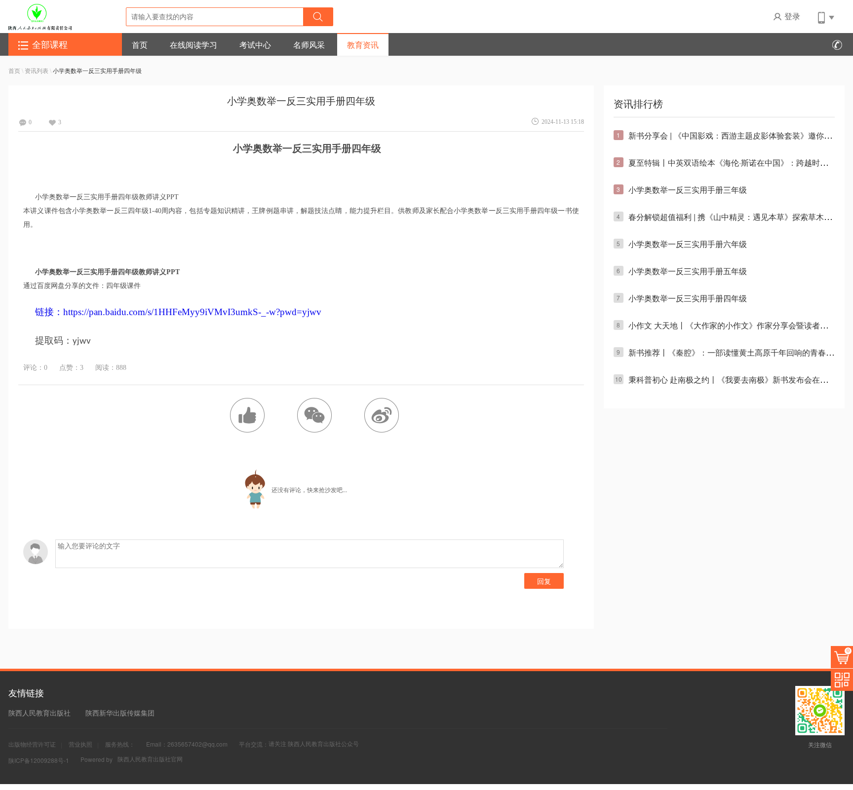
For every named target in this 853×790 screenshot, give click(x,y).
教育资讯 (363, 44)
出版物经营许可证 (32, 744)
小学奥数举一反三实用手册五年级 (687, 271)
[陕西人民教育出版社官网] (40, 16)
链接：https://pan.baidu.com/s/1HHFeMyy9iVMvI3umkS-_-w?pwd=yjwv (178, 312)
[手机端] (825, 16)
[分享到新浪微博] (381, 415)
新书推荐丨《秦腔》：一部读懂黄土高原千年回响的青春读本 (735, 352)
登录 (792, 16)
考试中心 (255, 44)
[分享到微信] (314, 415)
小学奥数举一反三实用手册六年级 (687, 244)
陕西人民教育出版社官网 (150, 758)
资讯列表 (37, 70)
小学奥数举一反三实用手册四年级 (687, 298)
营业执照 (80, 744)
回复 (544, 581)
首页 (140, 44)
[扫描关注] (842, 680)
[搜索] (318, 17)
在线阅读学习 (193, 44)
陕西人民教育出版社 (39, 713)
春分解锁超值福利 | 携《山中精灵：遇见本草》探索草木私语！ (738, 216)
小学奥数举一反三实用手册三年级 (687, 189)
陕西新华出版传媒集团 (120, 713)
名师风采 (309, 44)
